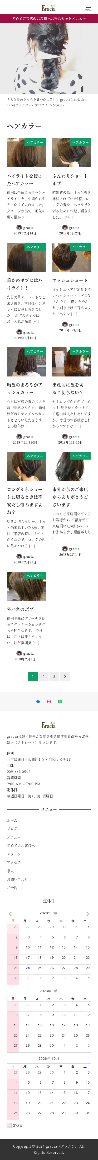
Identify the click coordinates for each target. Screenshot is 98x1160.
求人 (10, 870)
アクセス (14, 862)
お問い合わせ (17, 879)
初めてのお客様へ (21, 845)
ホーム (12, 820)
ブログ (12, 828)
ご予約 (12, 887)
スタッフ (14, 854)
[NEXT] (86, 913)
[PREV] (11, 913)
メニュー (14, 837)
